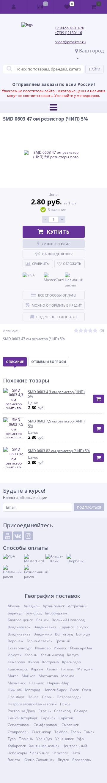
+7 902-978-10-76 (69, 28)
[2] (80, 331)
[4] (90, 331)
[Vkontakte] (17, 535)
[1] (76, 331)
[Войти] (13, 7)
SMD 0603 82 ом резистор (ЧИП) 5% (59, 451)
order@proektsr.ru (70, 41)
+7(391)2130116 (68, 32)
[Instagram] (28, 535)
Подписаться (89, 507)
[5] (95, 331)
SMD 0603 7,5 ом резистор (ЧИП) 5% (56, 423)
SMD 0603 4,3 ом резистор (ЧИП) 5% (56, 394)
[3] (85, 331)
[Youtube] (7, 535)
